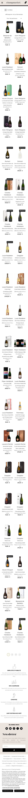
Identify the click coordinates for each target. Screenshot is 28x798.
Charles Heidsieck (7, 194)
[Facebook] (10, 728)
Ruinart (20, 67)
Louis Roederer (7, 67)
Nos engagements (7, 758)
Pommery (19, 413)
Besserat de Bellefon (7, 37)
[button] (2, 2)
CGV (14, 763)
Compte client (6, 756)
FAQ (24, 758)
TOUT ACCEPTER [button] (19, 790)
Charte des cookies (21, 763)
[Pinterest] (6, 728)
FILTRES (9, 10)
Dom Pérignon (20, 36)
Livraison (8, 765)
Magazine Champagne (17, 765)
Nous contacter (17, 758)
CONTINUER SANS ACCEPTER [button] (11, 787)
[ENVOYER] (14, 750)
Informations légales (7, 763)
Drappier (20, 255)
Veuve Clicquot (7, 98)
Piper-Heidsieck (20, 350)
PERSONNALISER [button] (7, 790)
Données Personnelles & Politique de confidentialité (14, 761)
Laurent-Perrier (7, 444)
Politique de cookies (13, 785)
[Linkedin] (21, 728)
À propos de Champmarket (18, 756)
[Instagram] (14, 728)
